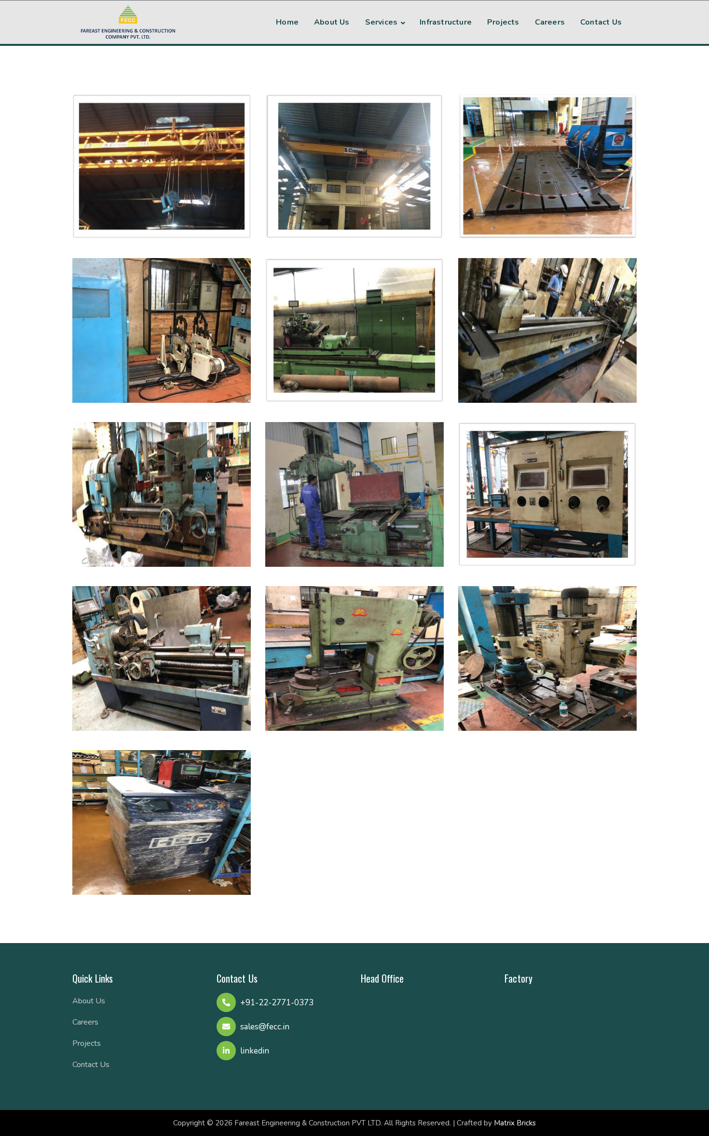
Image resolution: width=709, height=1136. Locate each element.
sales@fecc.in (264, 1026)
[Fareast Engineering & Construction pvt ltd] (128, 21)
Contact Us (90, 1064)
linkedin (254, 1050)
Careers (85, 1022)
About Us (88, 1001)
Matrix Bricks (515, 1123)
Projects (86, 1043)
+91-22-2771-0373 (277, 1002)
